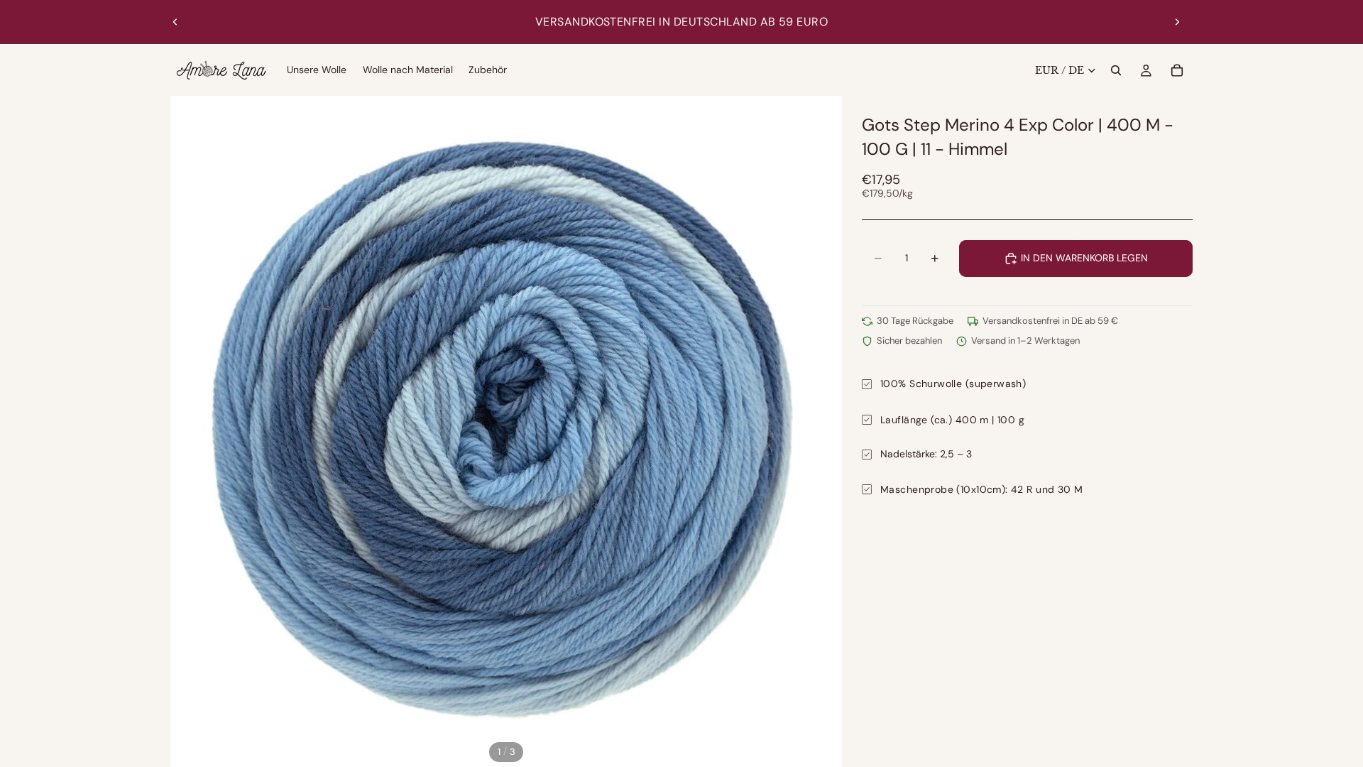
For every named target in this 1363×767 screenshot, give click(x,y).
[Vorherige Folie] (175, 22)
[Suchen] (1116, 70)
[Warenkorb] (1177, 70)
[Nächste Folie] (1177, 22)
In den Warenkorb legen (1084, 257)
